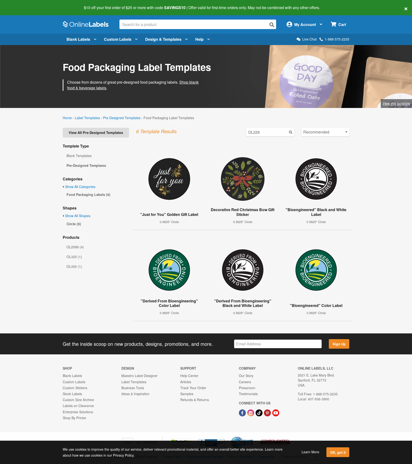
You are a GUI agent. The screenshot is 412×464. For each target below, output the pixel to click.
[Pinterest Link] (268, 412)
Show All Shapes (77, 215)
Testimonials (248, 393)
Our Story (246, 375)
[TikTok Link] (259, 412)
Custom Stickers (75, 387)
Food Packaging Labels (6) (88, 194)
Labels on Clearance (78, 405)
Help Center (189, 375)
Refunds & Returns (194, 399)
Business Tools (132, 387)
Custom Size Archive (78, 399)
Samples (186, 393)
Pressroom (247, 387)
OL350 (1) (74, 266)
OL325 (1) (74, 256)
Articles (185, 381)
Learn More (310, 451)
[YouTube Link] (275, 412)
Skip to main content (17, 4)
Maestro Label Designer (139, 375)
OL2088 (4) (75, 247)
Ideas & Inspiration (135, 393)
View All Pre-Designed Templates (96, 132)
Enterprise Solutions (78, 411)
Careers (245, 381)
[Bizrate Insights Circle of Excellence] (251, 436)
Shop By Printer (74, 417)
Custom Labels (117, 39)
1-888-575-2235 (337, 39)
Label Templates (87, 117)
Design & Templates (163, 39)
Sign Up (339, 344)
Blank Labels (78, 39)
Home (67, 117)
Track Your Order (193, 387)
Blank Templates (79, 155)
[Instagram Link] (251, 412)
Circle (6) (74, 223)
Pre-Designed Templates (121, 117)
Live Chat (309, 39)
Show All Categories (79, 186)
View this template (396, 103)
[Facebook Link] (243, 412)
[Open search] (272, 24)
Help (199, 39)
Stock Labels (72, 393)
